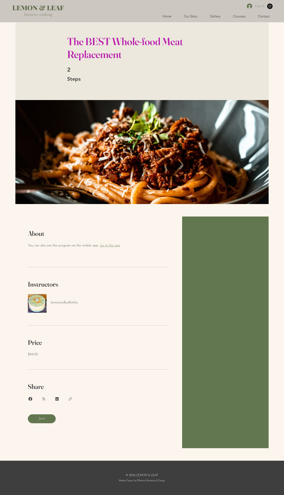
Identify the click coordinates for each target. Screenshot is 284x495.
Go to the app (110, 245)
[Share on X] (43, 398)
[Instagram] (270, 6)
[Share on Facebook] (30, 398)
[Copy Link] (70, 398)
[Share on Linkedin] (56, 398)
